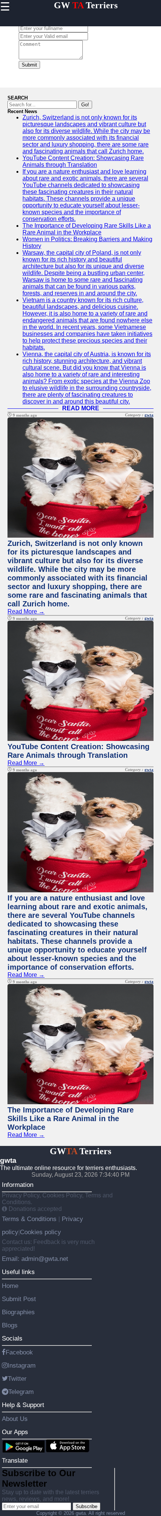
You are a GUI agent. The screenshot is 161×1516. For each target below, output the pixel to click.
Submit (29, 65)
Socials (12, 1338)
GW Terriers (86, 5)
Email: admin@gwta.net (35, 1258)
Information (17, 1184)
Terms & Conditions (30, 1219)
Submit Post (19, 1299)
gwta (149, 415)
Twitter (17, 1378)
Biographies (18, 1312)
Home (10, 1285)
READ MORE (80, 408)
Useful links (18, 1272)
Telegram (21, 1391)
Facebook (19, 1352)
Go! (85, 104)
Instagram (21, 1365)
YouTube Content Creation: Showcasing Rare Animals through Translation (83, 161)
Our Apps (15, 1432)
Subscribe (86, 1506)
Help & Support (23, 1405)
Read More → (26, 611)
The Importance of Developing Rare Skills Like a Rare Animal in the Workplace (86, 229)
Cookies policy (40, 1232)
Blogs (10, 1325)
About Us (15, 1418)
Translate (15, 1460)
